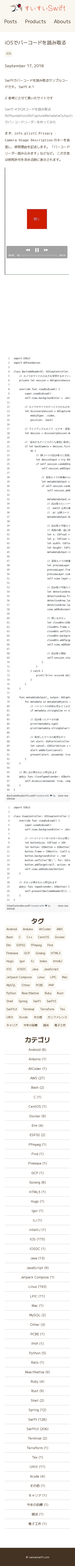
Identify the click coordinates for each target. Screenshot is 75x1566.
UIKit (9, 1017)
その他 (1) (37, 1485)
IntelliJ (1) (37, 1229)
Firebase (12, 953)
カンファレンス (57, 1017)
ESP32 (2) (37, 1134)
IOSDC (21, 969)
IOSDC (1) (38, 1248)
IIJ (32, 961)
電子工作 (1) (37, 1523)
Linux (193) (37, 1286)
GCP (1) (37, 1172)
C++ (29, 937)
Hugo (10, 961)
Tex (62, 1009)
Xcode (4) (37, 1476)
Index (43, 961)
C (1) (37, 1096)
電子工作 (60, 1025)
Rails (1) (37, 1362)
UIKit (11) (37, 1466)
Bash (9, 937)
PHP (51, 985)
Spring (23, 1001)
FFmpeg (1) (37, 1144)
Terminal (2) (37, 1438)
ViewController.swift (19, 905)
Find (50, 945)
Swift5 (51, 1001)
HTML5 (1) (37, 1191)
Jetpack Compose (19, 977)
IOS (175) (37, 1239)
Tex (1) (37, 1457)
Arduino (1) (37, 1058)
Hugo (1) (37, 1201)
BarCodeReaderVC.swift (21, 795)
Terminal (28, 1009)
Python (11, 993)
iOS (8, 53)
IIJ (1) (37, 1220)
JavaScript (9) (37, 1267)
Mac (65, 977)
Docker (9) (37, 1116)
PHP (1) (37, 1343)
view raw (63, 795)
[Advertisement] (37, 318)
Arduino (28, 929)
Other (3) (37, 1324)
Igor (22, 961)
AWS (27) (37, 1077)
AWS (60, 929)
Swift (37, 1001)
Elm (8, 945)
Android (11, 929)
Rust (60, 993)
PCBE (39, 985)
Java (35, 969)
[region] (37, 574)
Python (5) (37, 1352)
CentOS (43, 937)
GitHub (11, 798)
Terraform (47, 1009)
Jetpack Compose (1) (37, 1277)
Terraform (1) (37, 1447)
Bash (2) (37, 1087)
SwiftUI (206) (38, 1428)
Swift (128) (37, 1419)
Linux (41, 977)
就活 (46, 1025)
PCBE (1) (37, 1333)
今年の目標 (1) (37, 1504)
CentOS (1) (38, 1106)
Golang (40, 953)
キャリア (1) (37, 1495)
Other (26, 985)
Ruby (48, 993)
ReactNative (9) (37, 1371)
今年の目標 (30, 1025)
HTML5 (56, 953)
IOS (8, 969)
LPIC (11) (37, 1296)
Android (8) (37, 1049)
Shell (9, 1001)
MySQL (11, 985)
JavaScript (51, 969)
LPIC (53, 977)
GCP (27, 953)
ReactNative (30, 993)
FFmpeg (36, 945)
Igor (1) (37, 1210)
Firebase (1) (37, 1163)
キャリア (12, 1025)
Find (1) (37, 1153)
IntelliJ (57, 961)
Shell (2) (37, 1400)
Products (35, 21)
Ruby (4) (37, 1381)
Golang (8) (37, 1182)
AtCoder (45, 929)
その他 (38, 1017)
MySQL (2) (37, 1314)
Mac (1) (38, 1305)
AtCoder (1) (37, 1068)
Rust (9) (37, 1390)
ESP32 (21, 945)
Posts (10, 21)
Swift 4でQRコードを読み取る (28, 109)
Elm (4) (37, 1125)
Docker (60, 937)
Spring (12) (37, 1409)
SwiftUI (11, 1009)
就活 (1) (38, 1514)
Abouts (62, 21)
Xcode (23, 1017)
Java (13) (37, 1258)
